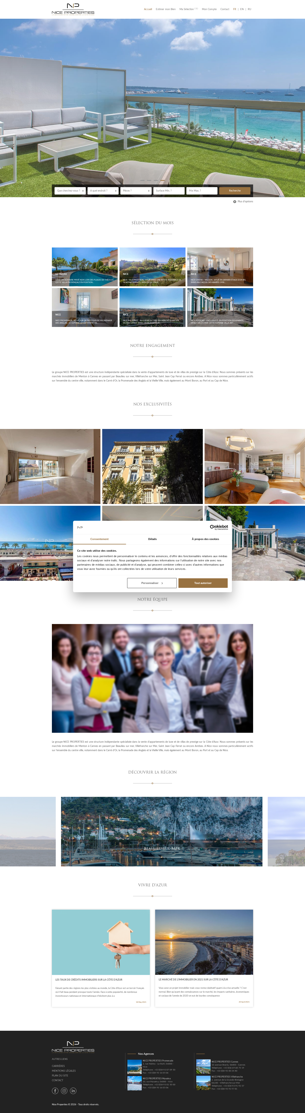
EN (242, 9)
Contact (224, 9)
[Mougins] (167, 831)
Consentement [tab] (99, 539)
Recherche (235, 191)
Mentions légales (64, 1071)
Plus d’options (245, 201)
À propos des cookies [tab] (205, 539)
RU (249, 9)
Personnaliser (150, 582)
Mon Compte (209, 9)
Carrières (58, 1066)
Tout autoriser (203, 582)
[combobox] (70, 191)
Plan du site (60, 1076)
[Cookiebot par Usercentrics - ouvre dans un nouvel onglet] (212, 527)
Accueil (149, 9)
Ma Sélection (189, 9)
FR (235, 9)
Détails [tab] (152, 539)
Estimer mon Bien (165, 9)
